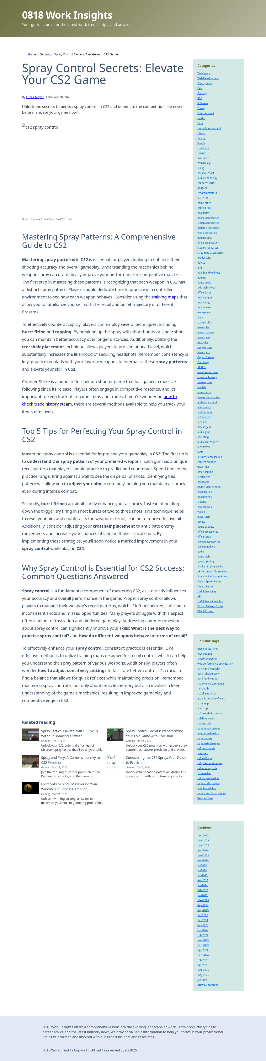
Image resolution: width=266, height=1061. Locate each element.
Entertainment (205, 113)
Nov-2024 (203, 860)
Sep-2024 (202, 905)
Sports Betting (205, 561)
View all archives (207, 985)
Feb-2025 (202, 960)
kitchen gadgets (206, 546)
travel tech (203, 516)
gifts (199, 267)
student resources (207, 247)
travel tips (203, 467)
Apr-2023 (202, 880)
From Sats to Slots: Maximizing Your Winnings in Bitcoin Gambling (69, 786)
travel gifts (203, 352)
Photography (204, 83)
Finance (201, 153)
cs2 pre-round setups (209, 763)
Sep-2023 (202, 925)
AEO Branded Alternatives (212, 571)
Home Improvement (209, 128)
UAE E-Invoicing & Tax (210, 601)
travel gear (203, 337)
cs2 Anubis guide (207, 768)
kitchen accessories (208, 541)
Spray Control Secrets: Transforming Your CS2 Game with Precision (154, 733)
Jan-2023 (202, 875)
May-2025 (203, 975)
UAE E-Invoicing (206, 591)
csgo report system (208, 728)
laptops (201, 502)
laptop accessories (208, 223)
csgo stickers (204, 738)
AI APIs (201, 367)
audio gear (203, 432)
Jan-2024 (202, 885)
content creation (206, 462)
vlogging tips (204, 347)
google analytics (206, 788)
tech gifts (202, 342)
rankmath (203, 688)
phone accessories (208, 218)
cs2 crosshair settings (210, 713)
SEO (199, 98)
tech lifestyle (204, 506)
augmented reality (208, 733)
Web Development (208, 78)
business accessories (209, 457)
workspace (203, 312)
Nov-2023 (203, 940)
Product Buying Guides (210, 566)
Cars (200, 123)
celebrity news (205, 718)
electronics (203, 477)
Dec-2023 (203, 945)
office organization (208, 242)
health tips (203, 213)
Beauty (201, 138)
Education (203, 148)
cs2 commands (206, 748)
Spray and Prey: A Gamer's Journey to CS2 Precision (70, 760)
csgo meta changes (208, 743)
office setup (204, 536)
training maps (165, 297)
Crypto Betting (205, 586)
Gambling (203, 362)
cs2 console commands (210, 683)
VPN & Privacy (205, 611)
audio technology (207, 178)
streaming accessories (210, 252)
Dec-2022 (203, 835)
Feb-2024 (202, 935)
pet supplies (204, 417)
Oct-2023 (202, 915)
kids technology (206, 287)
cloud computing (207, 658)
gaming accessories (208, 397)
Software (202, 103)
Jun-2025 (202, 980)
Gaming (45, 54)
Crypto (201, 521)
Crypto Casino (205, 357)
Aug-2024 (203, 850)
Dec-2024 (203, 955)
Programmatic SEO (208, 193)
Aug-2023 (203, 910)
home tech (203, 556)
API (199, 596)
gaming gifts (204, 238)
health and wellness (208, 272)
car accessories (206, 183)
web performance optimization (215, 663)
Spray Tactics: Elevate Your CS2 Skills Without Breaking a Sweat (69, 733)
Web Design (204, 163)
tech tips (202, 422)
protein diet (204, 773)
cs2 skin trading (206, 693)
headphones (204, 497)
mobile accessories (208, 228)
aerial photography (208, 673)
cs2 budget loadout (208, 778)
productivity (204, 257)
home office (204, 203)
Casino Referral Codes (210, 606)
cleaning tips (204, 382)
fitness (201, 262)
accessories (204, 407)
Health (201, 118)
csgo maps (203, 703)
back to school (205, 173)
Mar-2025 (203, 970)
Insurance (203, 158)
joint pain (202, 753)
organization (204, 492)
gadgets (202, 188)
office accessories (207, 531)
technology (203, 302)
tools (200, 452)
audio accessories (207, 442)
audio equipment (207, 402)
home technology (207, 377)
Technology (204, 73)
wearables (203, 327)
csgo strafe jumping (208, 783)
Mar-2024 (203, 900)
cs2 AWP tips (204, 758)
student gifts (204, 322)
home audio (204, 282)
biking (200, 168)
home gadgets (205, 526)
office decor (204, 292)
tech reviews (204, 307)
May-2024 (203, 845)
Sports (201, 143)
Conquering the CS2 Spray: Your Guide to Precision (156, 760)
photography (204, 412)
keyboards (203, 482)
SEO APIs (202, 198)
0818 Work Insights (67, 15)
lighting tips (204, 208)
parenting (203, 437)
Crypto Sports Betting (209, 581)
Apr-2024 (202, 950)
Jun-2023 (202, 895)
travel (200, 317)
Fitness (201, 133)
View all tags (205, 798)
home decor (204, 392)
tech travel (203, 447)
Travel (200, 108)
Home (32, 54)
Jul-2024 (202, 870)
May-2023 (203, 840)
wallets (201, 511)
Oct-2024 (202, 920)
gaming (201, 277)
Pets (199, 88)
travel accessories (207, 372)
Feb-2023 (202, 890)
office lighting (205, 472)
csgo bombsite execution (211, 793)
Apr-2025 (202, 965)
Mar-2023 (203, 855)
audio (200, 551)
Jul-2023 (202, 865)
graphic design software (211, 698)
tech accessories (207, 233)
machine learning (207, 648)
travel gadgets (205, 332)
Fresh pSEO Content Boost (212, 576)
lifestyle (201, 387)
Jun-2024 (202, 930)
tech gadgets (204, 297)
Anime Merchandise (209, 487)
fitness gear (204, 427)
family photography (208, 668)
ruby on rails (204, 723)
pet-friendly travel (207, 678)
